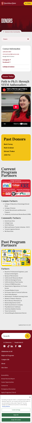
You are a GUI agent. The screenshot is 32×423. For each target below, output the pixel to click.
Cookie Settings (16, 410)
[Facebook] (16, 347)
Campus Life (5, 359)
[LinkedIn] (12, 347)
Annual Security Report (8, 378)
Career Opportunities (7, 382)
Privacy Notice (6, 406)
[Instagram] (5, 347)
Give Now (4, 368)
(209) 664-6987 (7, 52)
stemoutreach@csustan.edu (11, 54)
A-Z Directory (7, 342)
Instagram (6, 60)
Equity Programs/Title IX (8, 392)
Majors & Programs (7, 355)
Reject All (16, 415)
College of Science (8, 66)
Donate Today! (8, 76)
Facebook (6, 62)
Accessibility (5, 375)
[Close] (30, 397)
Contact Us (4, 385)
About (3, 364)
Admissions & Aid (6, 351)
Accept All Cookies (16, 420)
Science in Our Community (12, 32)
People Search (19, 342)
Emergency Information (8, 389)
